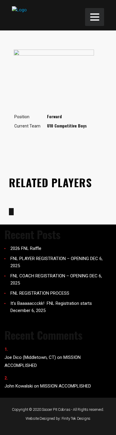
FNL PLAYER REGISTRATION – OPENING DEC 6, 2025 (56, 262)
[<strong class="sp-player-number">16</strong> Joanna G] (11, 211)
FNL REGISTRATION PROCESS (39, 293)
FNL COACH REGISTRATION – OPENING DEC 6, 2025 (56, 279)
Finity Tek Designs (76, 418)
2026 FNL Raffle (25, 248)
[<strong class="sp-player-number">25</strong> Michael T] (25, 211)
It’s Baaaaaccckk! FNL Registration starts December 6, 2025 (51, 307)
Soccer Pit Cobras (56, 409)
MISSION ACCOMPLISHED (65, 386)
